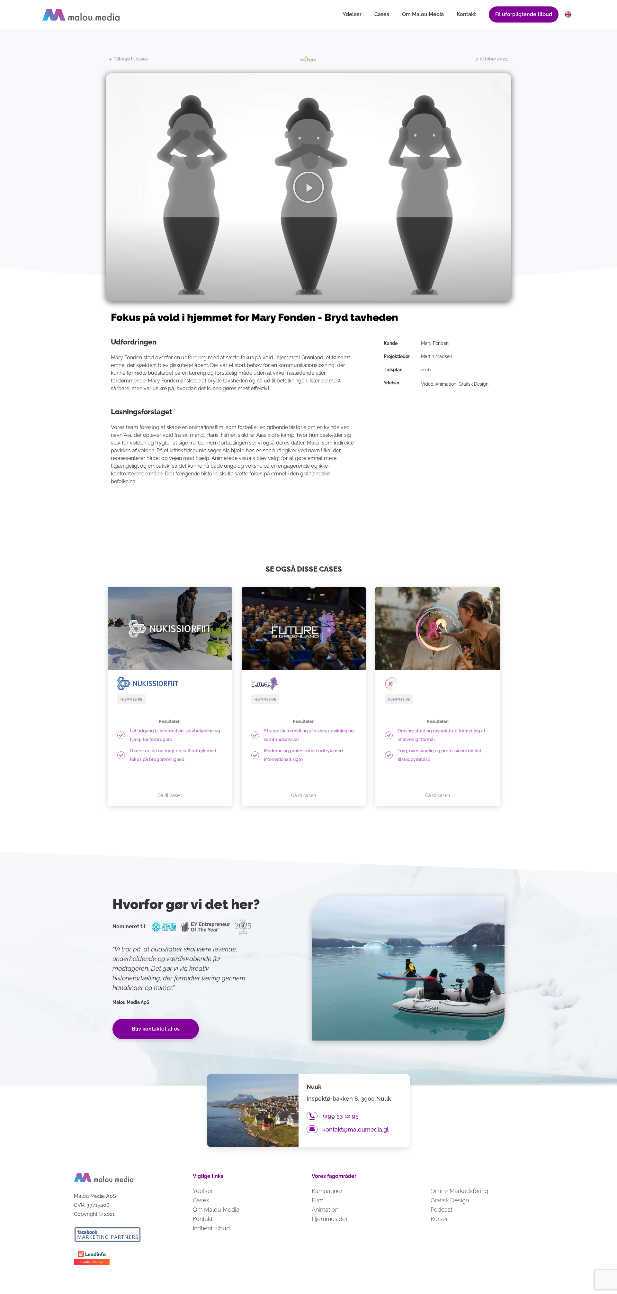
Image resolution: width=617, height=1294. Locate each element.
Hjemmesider (330, 1219)
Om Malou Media (423, 14)
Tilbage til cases (130, 58)
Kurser (439, 1219)
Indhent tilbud (211, 1228)
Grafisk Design (450, 1200)
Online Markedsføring (459, 1191)
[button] (308, 187)
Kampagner (327, 1191)
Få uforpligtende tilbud (523, 14)
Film (317, 1200)
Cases (381, 14)
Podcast (441, 1209)
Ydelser (352, 14)
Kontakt (466, 14)
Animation (325, 1209)
